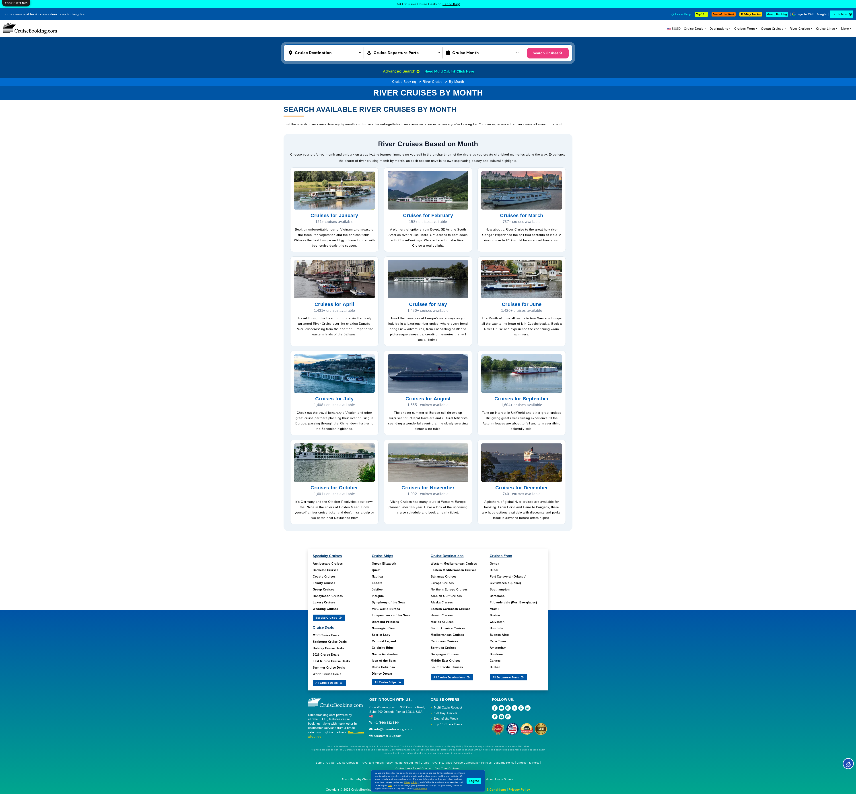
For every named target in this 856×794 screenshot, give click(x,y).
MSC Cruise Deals (326, 635)
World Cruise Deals (327, 674)
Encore (377, 583)
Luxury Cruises (324, 602)
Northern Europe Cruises (449, 589)
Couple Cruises (324, 576)
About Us (348, 779)
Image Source (504, 779)
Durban (495, 667)
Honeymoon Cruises (328, 596)
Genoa (494, 563)
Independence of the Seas (391, 615)
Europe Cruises (442, 583)
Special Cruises (326, 617)
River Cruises (800, 28)
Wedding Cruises (325, 609)
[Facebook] (495, 708)
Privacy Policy (519, 789)
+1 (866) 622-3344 (386, 722)
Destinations (719, 28)
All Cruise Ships (385, 682)
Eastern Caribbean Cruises (450, 609)
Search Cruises (545, 53)
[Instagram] (508, 708)
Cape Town (498, 641)
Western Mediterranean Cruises (454, 563)
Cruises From (744, 28)
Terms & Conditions (491, 789)
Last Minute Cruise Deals (331, 661)
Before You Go (325, 762)
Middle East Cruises (446, 660)
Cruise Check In (347, 762)
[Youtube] (501, 708)
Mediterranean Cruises (447, 634)
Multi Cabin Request (448, 707)
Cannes (495, 660)
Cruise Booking (404, 81)
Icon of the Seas (384, 660)
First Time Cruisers (447, 768)
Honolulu (496, 628)
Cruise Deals (693, 28)
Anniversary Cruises (328, 563)
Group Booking (777, 14)
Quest (376, 570)
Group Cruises (323, 589)
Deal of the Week (723, 14)
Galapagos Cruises (445, 654)
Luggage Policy (504, 762)
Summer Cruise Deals (329, 667)
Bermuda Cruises (443, 647)
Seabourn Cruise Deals (330, 641)
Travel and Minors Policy (376, 762)
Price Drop (683, 14)
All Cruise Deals (327, 682)
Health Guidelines (407, 762)
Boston (495, 615)
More (845, 28)
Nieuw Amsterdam (385, 654)
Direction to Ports (527, 762)
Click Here (465, 71)
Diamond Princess (385, 622)
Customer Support (387, 736)
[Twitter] (514, 708)
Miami (494, 609)
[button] (326, 52)
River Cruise (432, 81)
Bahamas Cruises (444, 576)
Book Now (840, 14)
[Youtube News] (501, 716)
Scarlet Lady (381, 634)
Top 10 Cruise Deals (448, 724)
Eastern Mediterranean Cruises (453, 570)
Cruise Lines (825, 28)
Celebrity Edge (383, 647)
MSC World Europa (386, 609)
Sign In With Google (811, 14)
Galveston (497, 622)
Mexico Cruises (442, 622)
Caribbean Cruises (444, 641)
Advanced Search (399, 71)
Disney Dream (382, 673)
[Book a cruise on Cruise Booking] (30, 28)
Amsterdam (498, 647)
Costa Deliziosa (383, 667)
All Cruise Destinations (449, 677)
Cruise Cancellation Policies (473, 762)
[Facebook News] (495, 716)
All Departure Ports (506, 677)
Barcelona (497, 596)
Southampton (500, 589)
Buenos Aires (500, 634)
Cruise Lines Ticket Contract (414, 768)
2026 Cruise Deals (326, 654)
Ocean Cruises (772, 28)
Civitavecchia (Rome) (505, 583)
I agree (474, 781)
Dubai (494, 570)
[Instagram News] (508, 716)
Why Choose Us (366, 779)
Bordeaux (497, 654)
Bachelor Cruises (325, 570)
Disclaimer (486, 779)
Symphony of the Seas (388, 602)
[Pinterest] (521, 708)
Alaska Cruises (442, 602)
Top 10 (700, 14)
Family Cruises (324, 583)
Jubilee (377, 589)
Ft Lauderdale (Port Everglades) (513, 602)
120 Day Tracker (445, 713)
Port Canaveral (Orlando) (508, 576)
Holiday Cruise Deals (328, 648)
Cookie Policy (420, 789)
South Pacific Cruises (447, 667)
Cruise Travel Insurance (436, 762)
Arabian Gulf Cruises (446, 596)
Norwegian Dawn (384, 628)
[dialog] (16, 3)
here (390, 785)
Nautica (377, 576)
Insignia (378, 596)
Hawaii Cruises (442, 615)
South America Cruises (448, 628)
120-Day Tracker (751, 14)
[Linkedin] (528, 708)
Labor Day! (451, 4)
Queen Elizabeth (384, 563)
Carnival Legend (384, 641)
